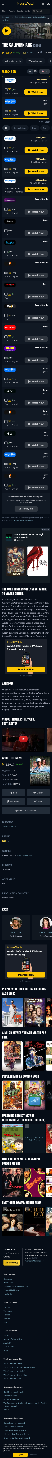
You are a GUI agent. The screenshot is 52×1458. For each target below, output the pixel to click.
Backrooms (8, 1282)
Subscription (20, 128)
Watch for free (35, 60)
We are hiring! (11, 1262)
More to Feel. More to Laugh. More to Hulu (29, 536)
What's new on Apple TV (14, 1371)
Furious (6, 1307)
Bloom (6, 1409)
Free (34, 128)
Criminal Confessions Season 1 (16, 1438)
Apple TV (7, 1343)
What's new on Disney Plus (15, 1375)
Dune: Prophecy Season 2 (14, 1423)
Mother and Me (10, 1395)
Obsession (7, 1279)
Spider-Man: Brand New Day (15, 1286)
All (6, 128)
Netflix (6, 1335)
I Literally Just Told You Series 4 (16, 1434)
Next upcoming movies (13, 1387)
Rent (45, 128)
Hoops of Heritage (11, 1399)
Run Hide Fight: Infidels (13, 1392)
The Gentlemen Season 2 (13, 1426)
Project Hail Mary (11, 1290)
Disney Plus (8, 1346)
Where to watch (13, 60)
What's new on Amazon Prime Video (19, 1367)
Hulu (5, 1350)
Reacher (7, 1318)
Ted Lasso (7, 1311)
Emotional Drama (24, 855)
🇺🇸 (43, 71)
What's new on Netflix (12, 1363)
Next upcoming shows (13, 1418)
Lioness (6, 1315)
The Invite (7, 1294)
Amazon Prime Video (12, 1339)
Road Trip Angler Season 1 (14, 1430)
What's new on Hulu (12, 1378)
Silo (5, 1322)
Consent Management (34, 1261)
